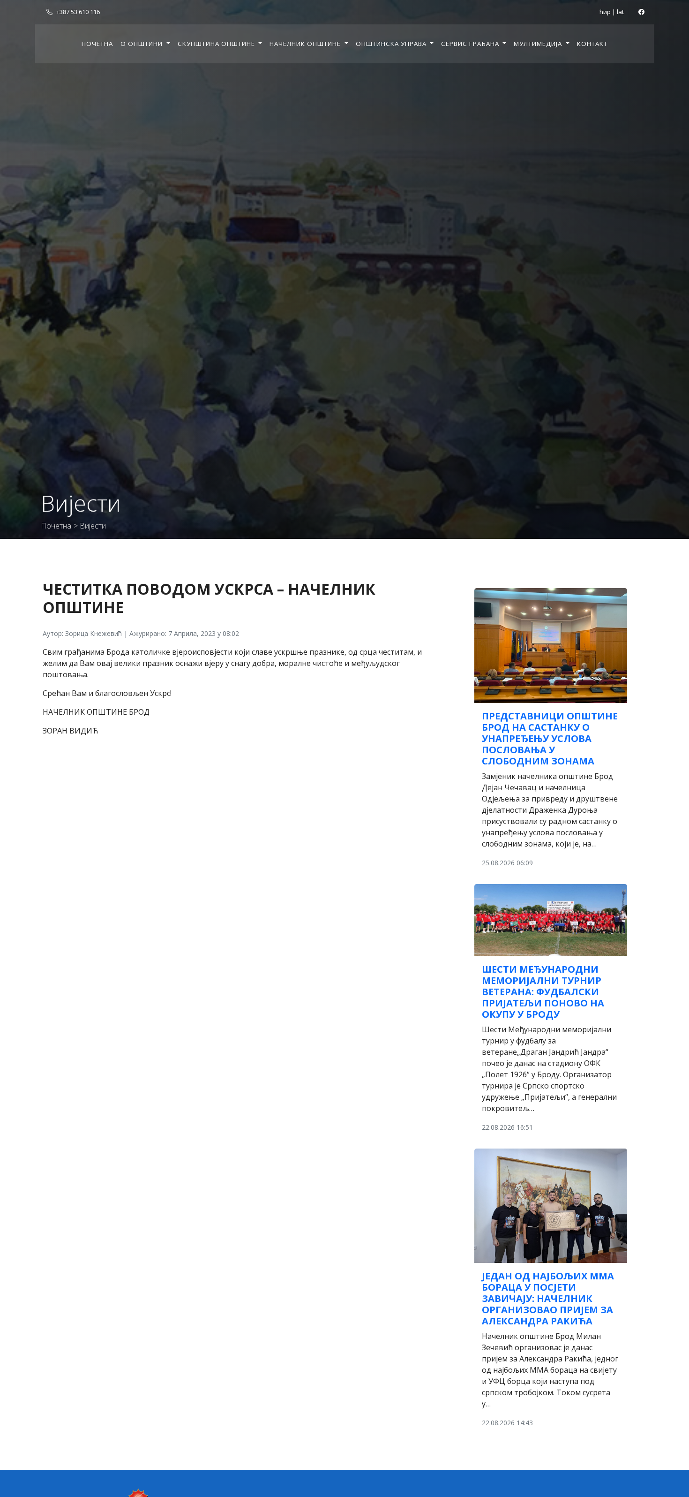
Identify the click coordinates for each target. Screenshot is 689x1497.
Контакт (592, 43)
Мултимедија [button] (539, 43)
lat (620, 12)
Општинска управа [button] (392, 43)
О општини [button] (142, 43)
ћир (605, 12)
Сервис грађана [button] (471, 43)
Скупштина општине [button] (217, 43)
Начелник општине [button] (306, 43)
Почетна (97, 43)
